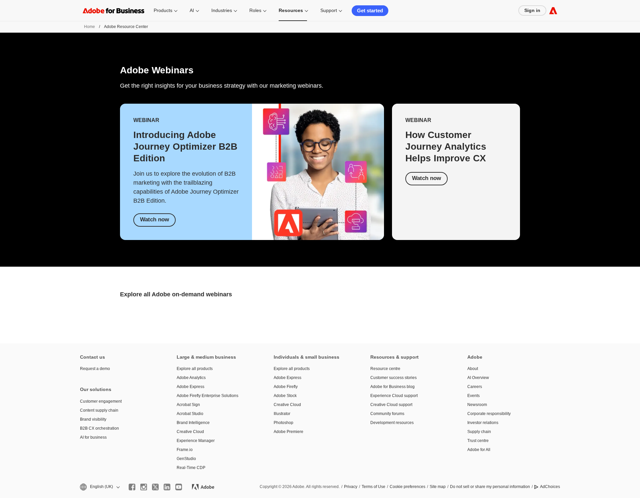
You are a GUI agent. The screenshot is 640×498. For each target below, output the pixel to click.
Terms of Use (373, 486)
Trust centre (478, 440)
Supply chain (479, 431)
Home (89, 26)
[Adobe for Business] (553, 10)
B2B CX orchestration (99, 428)
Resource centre (385, 368)
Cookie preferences (407, 486)
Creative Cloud (190, 431)
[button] (99, 486)
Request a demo (95, 368)
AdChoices (550, 486)
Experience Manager (196, 440)
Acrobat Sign (188, 404)
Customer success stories (393, 377)
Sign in (532, 10)
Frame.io (185, 449)
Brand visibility (93, 419)
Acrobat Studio (190, 413)
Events (473, 395)
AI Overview (478, 377)
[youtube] (178, 487)
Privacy (350, 486)
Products (163, 10)
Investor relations (482, 422)
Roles (255, 10)
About (472, 368)
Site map (438, 486)
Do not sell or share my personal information (490, 486)
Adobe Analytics (191, 377)
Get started (370, 10)
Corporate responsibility (489, 413)
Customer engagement (101, 401)
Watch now (154, 219)
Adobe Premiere (288, 431)
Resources (291, 10)
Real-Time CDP (191, 467)
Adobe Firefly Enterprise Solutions (207, 395)
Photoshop (283, 422)
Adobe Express (190, 386)
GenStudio (186, 458)
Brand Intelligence (193, 422)
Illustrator (282, 413)
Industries (221, 10)
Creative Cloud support (391, 404)
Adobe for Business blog (392, 386)
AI (192, 10)
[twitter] (155, 487)
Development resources (392, 422)
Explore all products (195, 368)
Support (328, 10)
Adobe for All (478, 449)
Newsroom (477, 404)
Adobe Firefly (286, 386)
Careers (474, 386)
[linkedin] (167, 487)
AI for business (93, 437)
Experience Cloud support (394, 395)
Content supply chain (99, 410)
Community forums (387, 413)
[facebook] (132, 487)
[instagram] (143, 487)
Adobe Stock (285, 395)
